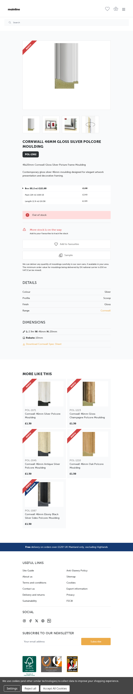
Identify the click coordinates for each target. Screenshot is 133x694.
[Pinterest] (43, 621)
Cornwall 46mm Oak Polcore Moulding (87, 466)
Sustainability (30, 600)
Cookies (71, 582)
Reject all (30, 688)
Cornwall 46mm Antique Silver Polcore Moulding (42, 466)
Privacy (70, 594)
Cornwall (106, 310)
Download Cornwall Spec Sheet (43, 344)
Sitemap (71, 576)
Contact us (29, 588)
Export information (76, 588)
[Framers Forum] (49, 621)
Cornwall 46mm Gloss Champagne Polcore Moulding (87, 415)
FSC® (69, 600)
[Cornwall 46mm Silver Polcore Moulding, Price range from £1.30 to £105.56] (44, 393)
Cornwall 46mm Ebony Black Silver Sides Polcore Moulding (42, 516)
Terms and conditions (34, 582)
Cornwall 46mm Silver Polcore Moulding (43, 415)
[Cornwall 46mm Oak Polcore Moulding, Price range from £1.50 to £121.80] (89, 444)
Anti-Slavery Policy (76, 570)
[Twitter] (36, 621)
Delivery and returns (34, 594)
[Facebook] (30, 621)
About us (27, 576)
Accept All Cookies (55, 688)
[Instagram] (24, 621)
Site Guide (28, 570)
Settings (12, 688)
